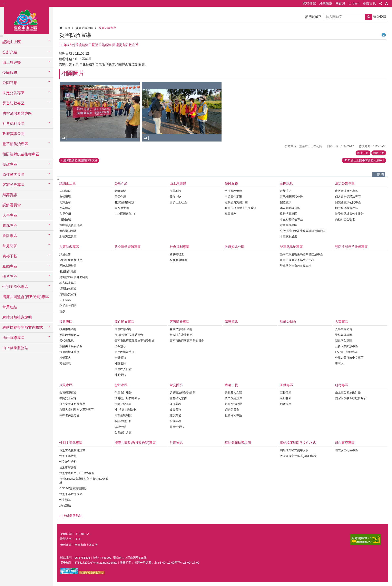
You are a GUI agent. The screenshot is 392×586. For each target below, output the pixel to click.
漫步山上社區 (178, 202)
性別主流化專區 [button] (15, 287)
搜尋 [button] (368, 17)
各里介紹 (65, 213)
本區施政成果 (288, 236)
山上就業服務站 (15, 348)
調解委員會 (11, 205)
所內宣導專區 (345, 442)
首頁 (67, 28)
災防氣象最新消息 (70, 260)
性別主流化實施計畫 (72, 450)
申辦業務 (120, 357)
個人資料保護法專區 (348, 196)
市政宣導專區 (288, 225)
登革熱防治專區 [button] (15, 144)
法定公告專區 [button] (13, 93)
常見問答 (176, 385)
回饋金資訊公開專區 (348, 202)
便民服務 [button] (9, 73)
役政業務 (175, 421)
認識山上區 (67, 183)
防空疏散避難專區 (17, 113)
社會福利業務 (178, 398)
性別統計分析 (68, 461)
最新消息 (285, 190)
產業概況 (65, 208)
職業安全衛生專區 (346, 450)
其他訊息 (65, 363)
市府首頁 (369, 3)
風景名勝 (175, 190)
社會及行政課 (233, 404)
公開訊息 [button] (9, 83)
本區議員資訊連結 (70, 225)
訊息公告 (65, 254)
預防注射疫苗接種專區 (20, 154)
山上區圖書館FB (125, 213)
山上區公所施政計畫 (348, 392)
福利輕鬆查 (177, 254)
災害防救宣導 (107, 28)
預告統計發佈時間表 (127, 398)
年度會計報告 (123, 392)
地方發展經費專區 (346, 208)
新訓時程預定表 (69, 334)
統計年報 (120, 426)
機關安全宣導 (68, 398)
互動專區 (286, 385)
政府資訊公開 (13, 134)
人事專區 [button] (9, 215)
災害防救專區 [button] (13, 103)
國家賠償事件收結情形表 (350, 398)
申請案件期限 (233, 196)
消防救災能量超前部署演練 (80, 160)
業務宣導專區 (343, 334)
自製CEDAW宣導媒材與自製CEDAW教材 (83, 480)
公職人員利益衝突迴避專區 (76, 409)
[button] (100, 112)
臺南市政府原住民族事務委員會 (135, 340)
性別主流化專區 (70, 442)
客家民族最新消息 (181, 329)
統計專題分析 (123, 421)
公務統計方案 (123, 432)
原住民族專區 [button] (13, 174)
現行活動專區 (288, 213)
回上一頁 (363, 153)
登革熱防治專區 (291, 247)
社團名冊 (120, 363)
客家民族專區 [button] (13, 185)
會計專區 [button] (9, 236)
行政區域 (65, 219)
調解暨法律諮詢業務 (182, 392)
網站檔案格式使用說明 (294, 450)
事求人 (339, 363)
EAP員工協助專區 (346, 352)
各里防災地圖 (68, 271)
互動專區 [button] (9, 266)
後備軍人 (65, 357)
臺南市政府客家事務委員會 (187, 340)
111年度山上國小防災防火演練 (362, 160)
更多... (63, 311)
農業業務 (175, 409)
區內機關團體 (68, 230)
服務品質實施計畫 (236, 202)
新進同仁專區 (343, 340)
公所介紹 (121, 183)
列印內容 (383, 34)
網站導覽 (309, 3)
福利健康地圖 (178, 260)
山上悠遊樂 (178, 183)
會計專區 (121, 385)
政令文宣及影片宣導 (72, 404)
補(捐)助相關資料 (126, 409)
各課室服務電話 (125, 202)
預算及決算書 (123, 404)
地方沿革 (65, 202)
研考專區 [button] (9, 276)
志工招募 (65, 300)
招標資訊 (285, 202)
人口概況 (65, 190)
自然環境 (65, 196)
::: (4, 2)
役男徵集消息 (68, 329)
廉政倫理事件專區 (346, 190)
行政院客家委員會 (181, 334)
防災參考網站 (68, 305)
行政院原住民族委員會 (129, 334)
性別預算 (65, 499)
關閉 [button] (380, 174)
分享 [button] (380, 3)
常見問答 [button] (9, 246)
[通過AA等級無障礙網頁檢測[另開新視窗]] (365, 539)
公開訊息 (286, 183)
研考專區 (341, 385)
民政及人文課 (233, 392)
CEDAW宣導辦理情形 (73, 488)
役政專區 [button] (9, 164)
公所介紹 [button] (9, 52)
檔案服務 (230, 213)
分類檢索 (325, 3)
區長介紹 (120, 196)
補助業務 (120, 374)
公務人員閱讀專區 (346, 346)
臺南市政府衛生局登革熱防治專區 (301, 254)
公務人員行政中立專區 (349, 357)
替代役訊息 (66, 340)
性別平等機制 (68, 456)
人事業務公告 (343, 329)
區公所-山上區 (26, 20)
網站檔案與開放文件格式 (298, 442)
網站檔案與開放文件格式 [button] (22, 327)
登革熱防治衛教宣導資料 (295, 265)
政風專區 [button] (9, 225)
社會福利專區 (179, 247)
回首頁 (340, 3)
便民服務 (231, 183)
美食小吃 (175, 196)
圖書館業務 (177, 426)
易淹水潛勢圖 (68, 265)
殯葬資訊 (9, 195)
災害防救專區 (84, 28)
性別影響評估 (68, 467)
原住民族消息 (123, 329)
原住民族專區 (124, 321)
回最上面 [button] (378, 153)
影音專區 (285, 404)
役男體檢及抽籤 (69, 352)
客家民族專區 (179, 321)
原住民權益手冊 (125, 352)
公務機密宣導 (68, 392)
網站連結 (65, 505)
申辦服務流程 (233, 190)
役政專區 (65, 321)
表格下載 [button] (9, 256)
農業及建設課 (233, 398)
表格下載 (231, 385)
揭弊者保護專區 (69, 415)
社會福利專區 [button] (13, 124)
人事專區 (341, 321)
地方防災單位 (68, 282)
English (354, 3)
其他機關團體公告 (291, 196)
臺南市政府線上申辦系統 (240, 208)
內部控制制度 (123, 415)
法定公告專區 (345, 183)
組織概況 (120, 190)
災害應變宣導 (68, 294)
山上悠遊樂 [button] (11, 62)
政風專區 (65, 385)
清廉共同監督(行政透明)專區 (25, 297)
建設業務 (175, 415)
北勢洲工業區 (68, 236)
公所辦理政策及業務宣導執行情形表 (303, 230)
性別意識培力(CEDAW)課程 (77, 473)
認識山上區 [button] (11, 42)
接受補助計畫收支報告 (349, 213)
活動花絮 (285, 398)
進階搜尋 (379, 17)
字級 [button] (386, 3)
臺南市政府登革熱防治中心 (297, 260)
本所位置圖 (122, 208)
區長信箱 (285, 392)
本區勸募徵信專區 (291, 219)
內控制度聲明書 (345, 219)
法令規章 (120, 346)
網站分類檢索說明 (17, 317)
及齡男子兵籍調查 (70, 346)
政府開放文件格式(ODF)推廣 (298, 456)
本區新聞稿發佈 (290, 208)
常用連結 (9, 307)
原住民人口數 (123, 369)
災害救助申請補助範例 (73, 277)
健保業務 (175, 404)
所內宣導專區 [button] (13, 338)
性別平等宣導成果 (70, 494)
